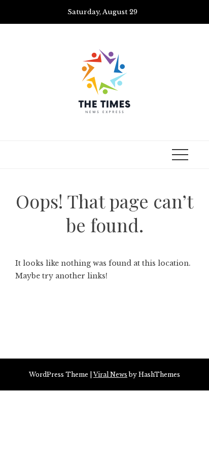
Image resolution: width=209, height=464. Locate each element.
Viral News (110, 374)
